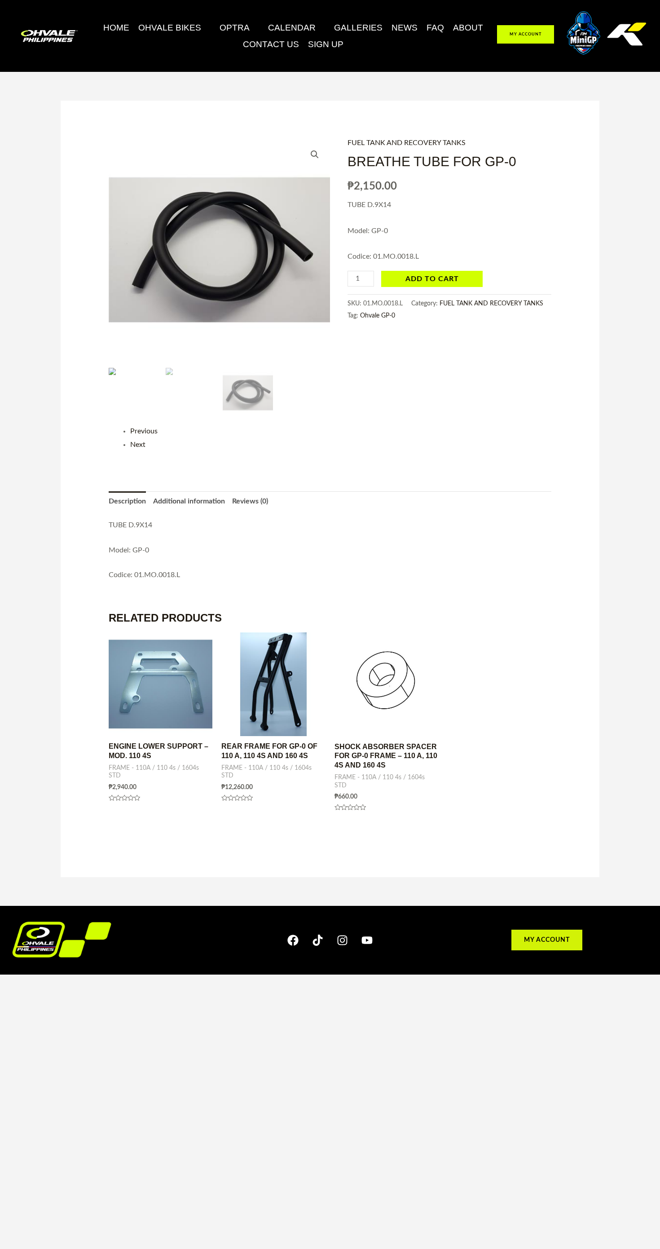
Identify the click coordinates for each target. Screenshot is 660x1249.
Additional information (189, 501)
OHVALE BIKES (169, 27)
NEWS (405, 27)
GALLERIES (358, 27)
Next (137, 444)
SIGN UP (325, 44)
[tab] (127, 501)
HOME (116, 27)
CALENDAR (292, 27)
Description (127, 501)
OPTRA (235, 27)
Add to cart (432, 278)
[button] (174, 27)
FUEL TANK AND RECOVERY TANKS (407, 142)
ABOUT (468, 27)
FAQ (435, 27)
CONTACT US (271, 44)
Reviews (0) (250, 501)
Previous (144, 431)
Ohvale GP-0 (377, 315)
